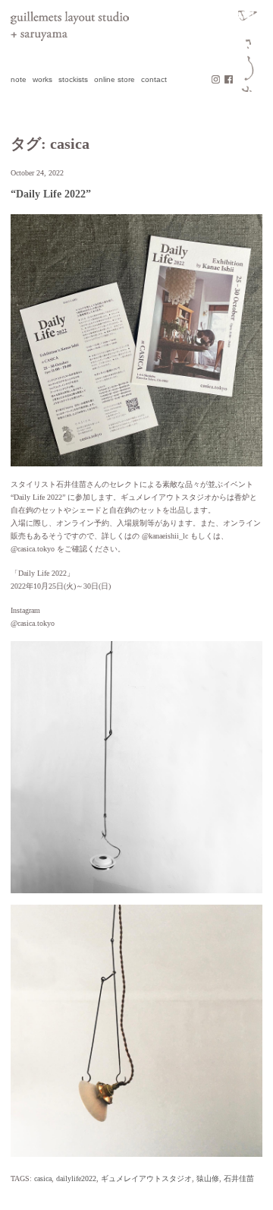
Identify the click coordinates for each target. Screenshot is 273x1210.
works (42, 79)
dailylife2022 (76, 1178)
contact (154, 79)
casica (43, 1178)
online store (114, 79)
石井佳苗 (239, 1178)
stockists (73, 79)
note (19, 79)
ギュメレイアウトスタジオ (146, 1178)
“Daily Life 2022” (51, 194)
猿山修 (207, 1178)
